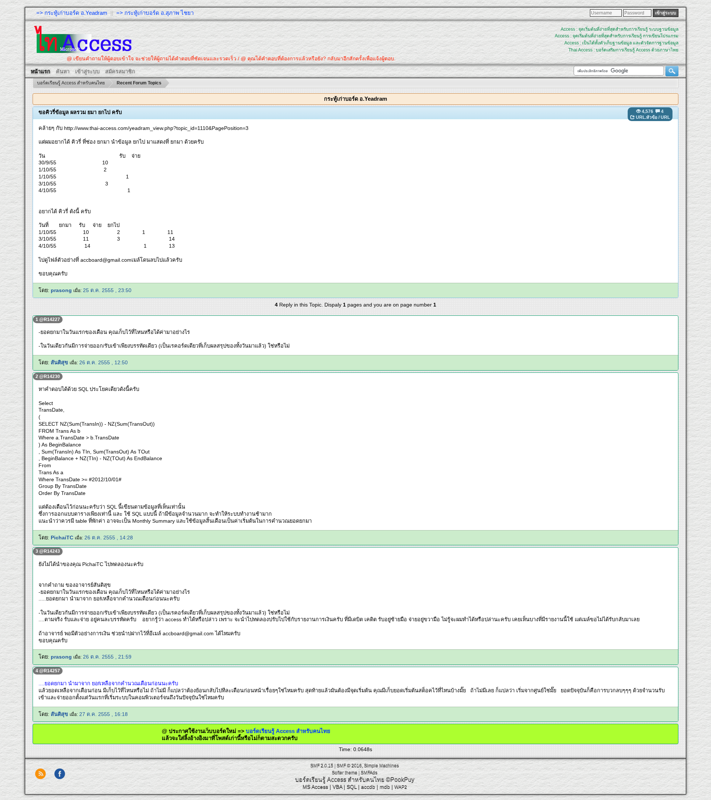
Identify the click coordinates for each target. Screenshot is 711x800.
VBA (337, 787)
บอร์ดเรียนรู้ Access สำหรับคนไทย (264, 731)
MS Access (315, 787)
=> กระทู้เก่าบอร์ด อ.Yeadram (71, 13)
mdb (385, 787)
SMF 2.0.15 (321, 765)
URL (665, 117)
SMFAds (369, 772)
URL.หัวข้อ (646, 117)
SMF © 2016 (349, 765)
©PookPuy (400, 779)
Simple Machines (381, 765)
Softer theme (344, 772)
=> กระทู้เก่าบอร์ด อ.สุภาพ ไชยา (155, 13)
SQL (352, 787)
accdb (368, 787)
